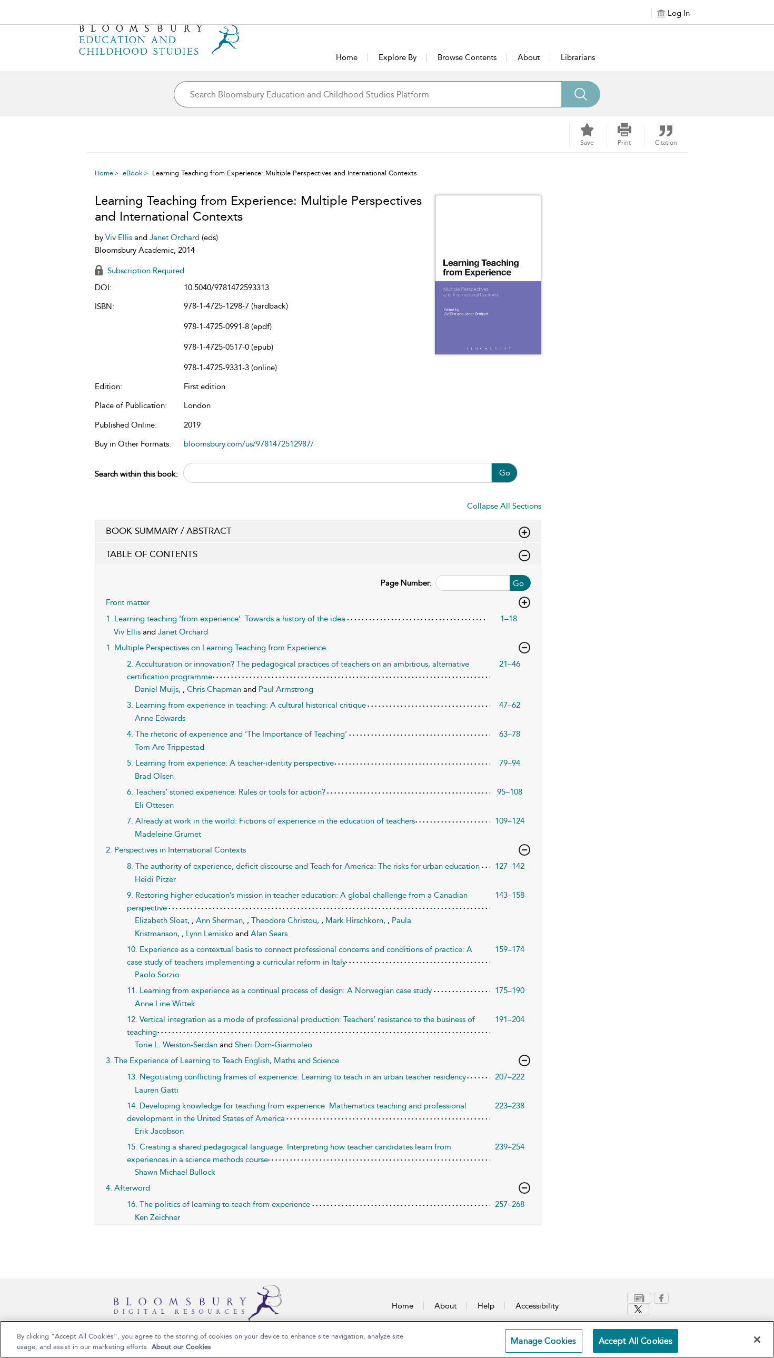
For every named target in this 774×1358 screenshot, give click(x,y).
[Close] (757, 1339)
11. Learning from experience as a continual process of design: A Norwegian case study (279, 990)
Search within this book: (136, 474)
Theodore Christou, (286, 920)
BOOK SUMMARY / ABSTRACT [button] (169, 531)
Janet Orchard (176, 237)
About (529, 57)
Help (486, 1306)
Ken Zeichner (157, 1217)
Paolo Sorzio (157, 974)
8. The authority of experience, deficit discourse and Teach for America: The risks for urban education (303, 866)
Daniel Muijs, (159, 689)
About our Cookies (181, 1347)
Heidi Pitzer (155, 879)
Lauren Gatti (156, 1090)
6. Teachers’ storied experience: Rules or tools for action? (226, 792)
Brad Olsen (154, 776)
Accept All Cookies (636, 1341)
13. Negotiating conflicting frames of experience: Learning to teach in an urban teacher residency (296, 1077)
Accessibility (537, 1306)
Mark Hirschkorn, (356, 920)
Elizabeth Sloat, (163, 920)
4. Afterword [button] (128, 1188)
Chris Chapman (215, 689)
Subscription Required (144, 270)
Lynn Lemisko (210, 933)
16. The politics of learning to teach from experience (218, 1204)
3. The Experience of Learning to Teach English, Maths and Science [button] (222, 1060)
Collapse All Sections (504, 506)
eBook (133, 173)
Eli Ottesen (154, 805)
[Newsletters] (639, 1298)
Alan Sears (269, 933)
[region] (387, 1339)
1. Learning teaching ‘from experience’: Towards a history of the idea (225, 618)
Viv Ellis (119, 237)
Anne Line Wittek (165, 1003)
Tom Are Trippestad (169, 747)
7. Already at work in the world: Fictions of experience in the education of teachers (271, 821)
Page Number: (406, 583)
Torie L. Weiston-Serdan (177, 1044)
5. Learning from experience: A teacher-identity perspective (230, 763)
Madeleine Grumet (168, 834)
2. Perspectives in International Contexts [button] (176, 850)
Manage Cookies (543, 1341)
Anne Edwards (160, 718)
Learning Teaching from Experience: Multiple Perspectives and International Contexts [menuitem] (284, 173)
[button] (624, 134)
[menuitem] (640, 1298)
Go (504, 473)
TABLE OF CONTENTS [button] (151, 554)
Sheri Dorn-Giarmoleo (273, 1044)
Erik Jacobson (159, 1131)
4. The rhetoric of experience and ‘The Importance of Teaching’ (237, 734)
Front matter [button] (128, 602)
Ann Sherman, (221, 920)
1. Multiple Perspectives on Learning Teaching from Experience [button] (216, 647)
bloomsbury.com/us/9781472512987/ (249, 444)
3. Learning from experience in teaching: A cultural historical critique (246, 705)
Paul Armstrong (286, 689)
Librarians (578, 57)
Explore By (397, 57)
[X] (638, 1309)
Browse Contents (467, 57)
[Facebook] (661, 1298)
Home (347, 57)
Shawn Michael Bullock (175, 1172)
